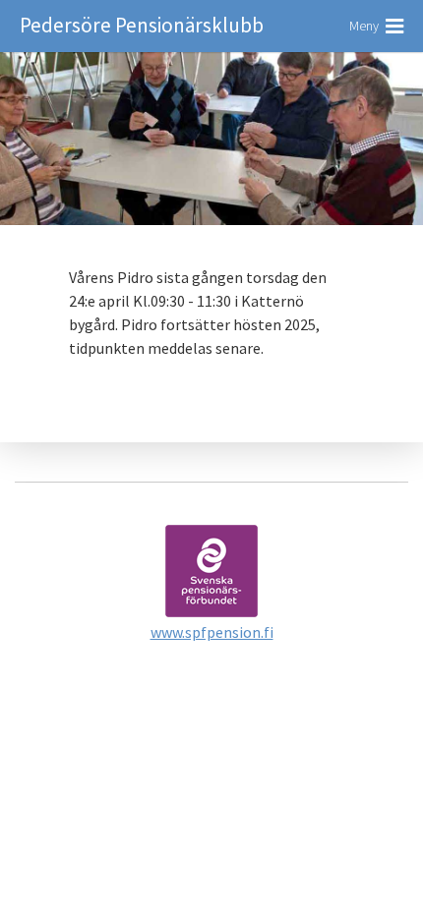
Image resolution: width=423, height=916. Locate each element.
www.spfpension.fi (212, 632)
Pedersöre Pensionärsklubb (142, 25)
